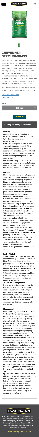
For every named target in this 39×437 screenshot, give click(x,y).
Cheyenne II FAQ (8, 97)
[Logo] (19, 4)
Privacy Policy (13, 431)
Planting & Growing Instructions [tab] (17, 125)
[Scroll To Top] (7, 434)
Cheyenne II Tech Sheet (10, 95)
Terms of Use (25, 431)
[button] (19, 117)
